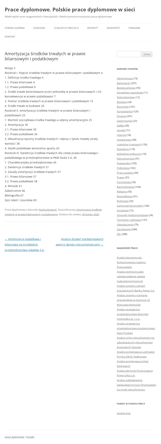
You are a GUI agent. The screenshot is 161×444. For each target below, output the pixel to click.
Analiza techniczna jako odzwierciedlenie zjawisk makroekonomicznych (131, 276)
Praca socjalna (125, 172)
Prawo (120, 177)
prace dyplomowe (15, 436)
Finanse (121, 116)
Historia (121, 135)
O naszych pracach (66, 28)
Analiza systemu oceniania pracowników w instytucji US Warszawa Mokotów (133, 300)
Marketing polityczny (129, 154)
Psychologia (124, 182)
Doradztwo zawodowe (130, 92)
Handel (121, 130)
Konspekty (113, 28)
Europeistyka (124, 111)
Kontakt (10, 36)
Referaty (92, 28)
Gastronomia (124, 121)
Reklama (122, 191)
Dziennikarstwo (126, 97)
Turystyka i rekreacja (129, 220)
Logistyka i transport (129, 144)
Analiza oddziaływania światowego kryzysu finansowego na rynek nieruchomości (136, 384)
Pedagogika (123, 163)
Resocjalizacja (125, 196)
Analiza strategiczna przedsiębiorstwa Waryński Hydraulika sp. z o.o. (132, 314)
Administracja (125, 78)
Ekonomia (123, 106)
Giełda (120, 125)
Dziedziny (39, 28)
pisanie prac (124, 413)
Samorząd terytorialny (130, 205)
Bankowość (123, 83)
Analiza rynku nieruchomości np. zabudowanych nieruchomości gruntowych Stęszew (136, 342)
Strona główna (15, 28)
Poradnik (134, 28)
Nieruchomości (125, 158)
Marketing (123, 149)
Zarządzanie (124, 229)
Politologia (123, 168)
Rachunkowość (48, 209)
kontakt (30, 436)
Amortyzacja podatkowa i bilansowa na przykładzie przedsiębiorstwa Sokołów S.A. (25, 244)
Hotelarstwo (124, 139)
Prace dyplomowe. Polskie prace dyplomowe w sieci (70, 9)
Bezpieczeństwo (126, 88)
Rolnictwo (122, 201)
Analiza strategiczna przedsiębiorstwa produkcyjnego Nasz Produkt (136, 328)
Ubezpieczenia (125, 224)
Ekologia (122, 102)
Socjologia (123, 210)
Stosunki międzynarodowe (132, 215)
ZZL (119, 234)
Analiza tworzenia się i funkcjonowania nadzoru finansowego (131, 262)
